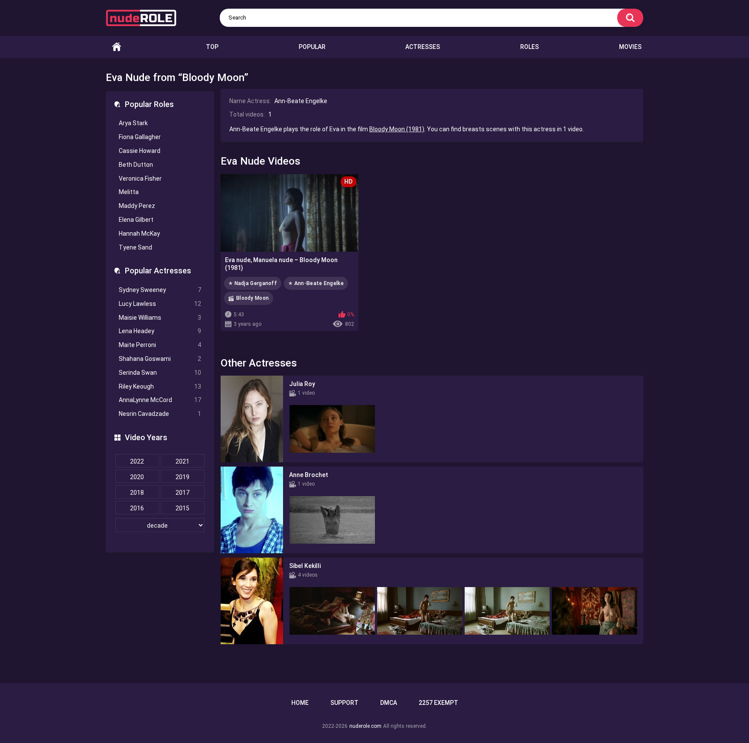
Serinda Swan (160, 372)
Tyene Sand (135, 247)
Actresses (422, 46)
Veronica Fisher (140, 178)
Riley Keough (160, 386)
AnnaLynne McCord (160, 399)
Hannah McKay (139, 233)
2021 (182, 461)
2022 (137, 461)
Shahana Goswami (160, 358)
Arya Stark (133, 123)
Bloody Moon (252, 298)
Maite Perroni (160, 344)
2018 (137, 492)
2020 (137, 477)
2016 (137, 508)
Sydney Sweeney (160, 289)
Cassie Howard (139, 150)
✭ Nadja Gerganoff (252, 283)
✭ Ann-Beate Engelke (316, 283)
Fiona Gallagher (140, 136)
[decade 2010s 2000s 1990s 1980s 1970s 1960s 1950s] (159, 525)
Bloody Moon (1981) (396, 129)
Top (212, 46)
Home (116, 47)
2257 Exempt (438, 702)
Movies (630, 46)
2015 (182, 508)
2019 (182, 477)
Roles (529, 46)
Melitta (129, 191)
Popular (312, 46)
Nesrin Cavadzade (160, 413)
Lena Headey (160, 331)
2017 (182, 492)
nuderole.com (365, 726)
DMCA (388, 702)
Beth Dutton (136, 164)
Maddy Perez (137, 205)
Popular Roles (149, 104)
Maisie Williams (160, 317)
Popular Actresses (158, 270)
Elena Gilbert (136, 219)
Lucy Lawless (160, 303)
